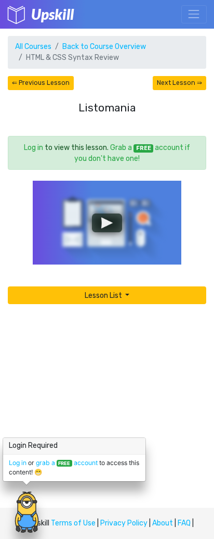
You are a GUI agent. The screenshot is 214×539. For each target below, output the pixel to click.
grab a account (67, 463)
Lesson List (104, 295)
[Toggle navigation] (194, 14)
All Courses (33, 46)
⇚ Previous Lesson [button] (41, 82)
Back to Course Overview (104, 46)
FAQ (184, 523)
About (162, 523)
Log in (33, 147)
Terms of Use (73, 523)
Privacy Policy (124, 523)
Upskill (52, 14)
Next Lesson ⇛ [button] (179, 82)
